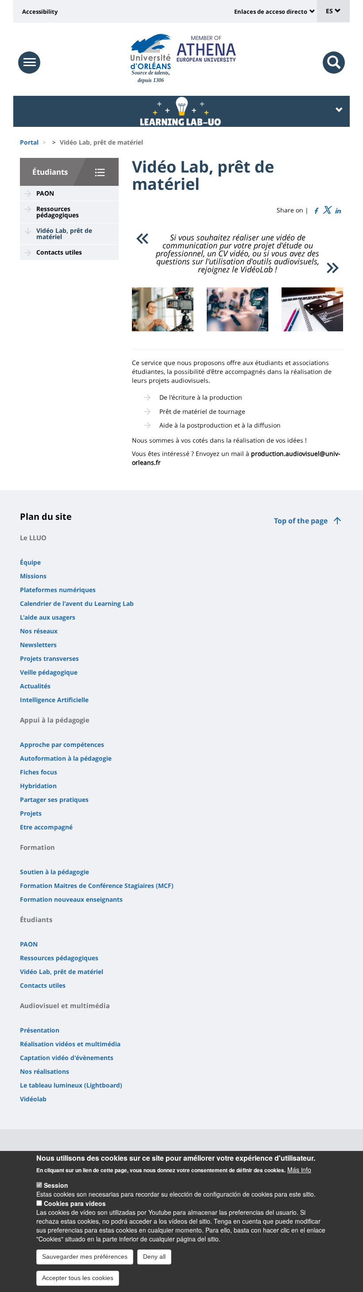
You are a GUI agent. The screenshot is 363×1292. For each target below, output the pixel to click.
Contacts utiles (59, 252)
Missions (33, 576)
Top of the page (301, 521)
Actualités (35, 686)
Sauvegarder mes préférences (84, 1256)
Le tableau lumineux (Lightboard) (71, 1085)
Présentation (39, 1030)
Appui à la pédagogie (54, 719)
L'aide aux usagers (47, 617)
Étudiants (50, 172)
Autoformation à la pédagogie (66, 758)
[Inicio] (151, 51)
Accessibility (40, 12)
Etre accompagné (46, 827)
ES (330, 11)
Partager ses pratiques (54, 799)
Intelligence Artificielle (54, 699)
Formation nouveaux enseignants (71, 899)
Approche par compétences (62, 744)
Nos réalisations (44, 1071)
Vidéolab (33, 1099)
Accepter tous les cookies (77, 1277)
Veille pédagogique (48, 672)
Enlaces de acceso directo (270, 12)
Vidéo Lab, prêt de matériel (64, 233)
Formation (37, 847)
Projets (31, 813)
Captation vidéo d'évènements (66, 1057)
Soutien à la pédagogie (54, 872)
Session (56, 1185)
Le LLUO (33, 537)
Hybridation (38, 785)
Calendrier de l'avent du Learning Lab (77, 603)
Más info (299, 1169)
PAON (45, 193)
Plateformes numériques (58, 589)
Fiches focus (38, 772)
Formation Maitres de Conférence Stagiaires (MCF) (97, 885)
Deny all (154, 1256)
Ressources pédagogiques (57, 211)
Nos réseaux (39, 631)
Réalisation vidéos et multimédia (70, 1044)
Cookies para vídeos (75, 1203)
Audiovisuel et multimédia (65, 1005)
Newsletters (38, 644)
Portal (29, 142)
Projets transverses (49, 658)
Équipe (30, 562)
